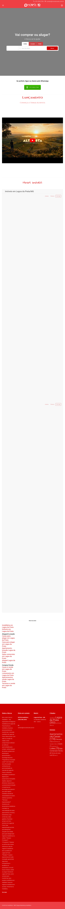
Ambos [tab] (25, 44)
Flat (56, 744)
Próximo (52, 196)
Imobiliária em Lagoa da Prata (8, 626)
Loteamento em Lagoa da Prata (8, 674)
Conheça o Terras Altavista (32, 103)
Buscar (52, 48)
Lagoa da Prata (56, 720)
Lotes (54, 748)
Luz (57, 723)
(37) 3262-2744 (34, 87)
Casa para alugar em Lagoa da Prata (8, 644)
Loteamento (55, 746)
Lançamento (32, 98)
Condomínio (56, 741)
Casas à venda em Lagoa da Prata (7, 669)
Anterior (47, 196)
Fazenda (52, 744)
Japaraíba (52, 718)
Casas (55, 737)
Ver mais (58, 196)
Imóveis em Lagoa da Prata (8, 630)
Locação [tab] (33, 44)
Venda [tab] (39, 44)
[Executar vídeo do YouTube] (32, 140)
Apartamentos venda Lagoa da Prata (8, 679)
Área (56, 755)
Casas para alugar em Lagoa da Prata (8, 638)
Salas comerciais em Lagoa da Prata (8, 656)
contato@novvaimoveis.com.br (26, 727)
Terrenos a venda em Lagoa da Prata (8, 685)
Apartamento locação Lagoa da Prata (8, 650)
